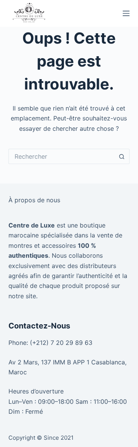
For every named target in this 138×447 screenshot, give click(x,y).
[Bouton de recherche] (122, 156)
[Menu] (126, 13)
